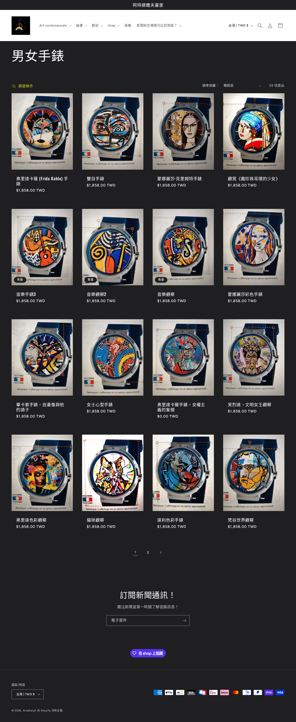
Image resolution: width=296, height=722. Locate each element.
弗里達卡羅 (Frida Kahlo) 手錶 (42, 181)
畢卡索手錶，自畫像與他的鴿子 (40, 407)
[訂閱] (184, 620)
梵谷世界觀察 (241, 520)
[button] (55, 25)
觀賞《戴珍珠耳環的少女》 (254, 178)
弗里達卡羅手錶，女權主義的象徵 (181, 407)
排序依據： (210, 85)
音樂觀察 (166, 294)
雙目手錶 (95, 178)
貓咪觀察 (95, 520)
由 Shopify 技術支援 (50, 710)
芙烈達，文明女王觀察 (249, 404)
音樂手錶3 (26, 294)
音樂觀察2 (96, 294)
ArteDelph (29, 710)
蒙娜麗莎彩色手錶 (245, 294)
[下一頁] (160, 553)
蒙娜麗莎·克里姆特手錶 (179, 178)
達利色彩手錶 (170, 520)
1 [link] (135, 552)
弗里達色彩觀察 (31, 520)
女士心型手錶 (100, 404)
